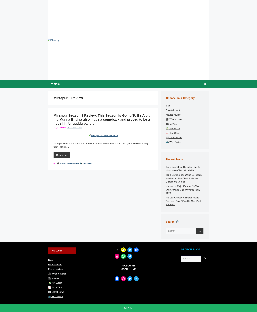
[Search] (199, 231)
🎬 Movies (61, 163)
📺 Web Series (86, 163)
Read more (61, 155)
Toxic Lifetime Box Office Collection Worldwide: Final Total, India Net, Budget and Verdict (184, 178)
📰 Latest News (174, 137)
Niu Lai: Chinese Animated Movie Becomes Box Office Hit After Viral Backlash (183, 201)
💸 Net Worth (173, 128)
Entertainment (173, 110)
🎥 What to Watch (175, 119)
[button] (205, 84)
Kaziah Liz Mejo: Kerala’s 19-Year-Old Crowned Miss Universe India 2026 (183, 189)
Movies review (73, 163)
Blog (168, 105)
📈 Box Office (173, 133)
